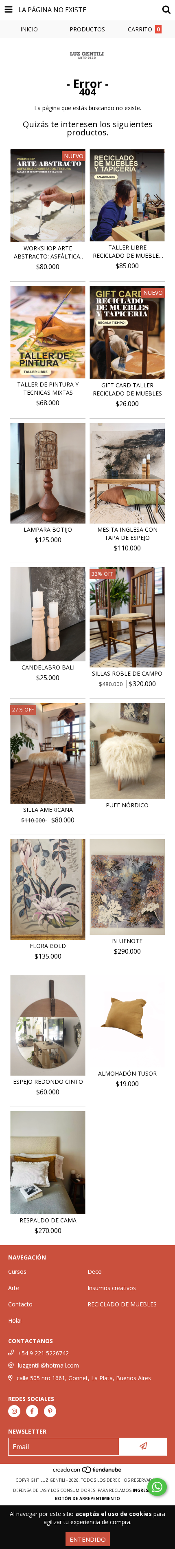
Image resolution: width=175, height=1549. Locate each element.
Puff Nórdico (127, 805)
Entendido (88, 1539)
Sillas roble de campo (127, 673)
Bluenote (127, 941)
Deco (95, 1271)
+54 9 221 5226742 (43, 1353)
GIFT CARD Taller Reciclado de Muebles (127, 389)
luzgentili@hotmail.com (48, 1365)
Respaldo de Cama (48, 1220)
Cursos (17, 1271)
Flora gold (48, 946)
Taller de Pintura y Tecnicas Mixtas (48, 388)
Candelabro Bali (48, 667)
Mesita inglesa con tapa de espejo (127, 533)
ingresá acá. (147, 1490)
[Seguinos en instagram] (14, 1411)
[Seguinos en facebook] (32, 1411)
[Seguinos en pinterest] (50, 1411)
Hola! (15, 1320)
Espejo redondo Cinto (48, 1081)
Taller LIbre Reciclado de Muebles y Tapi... (127, 251)
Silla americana (48, 809)
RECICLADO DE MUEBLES (122, 1304)
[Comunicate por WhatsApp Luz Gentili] (157, 1487)
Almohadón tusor (127, 1073)
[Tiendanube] (87, 1472)
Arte (13, 1288)
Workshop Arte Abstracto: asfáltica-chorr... (48, 252)
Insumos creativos (112, 1288)
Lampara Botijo (48, 529)
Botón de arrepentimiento (87, 1498)
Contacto (20, 1304)
